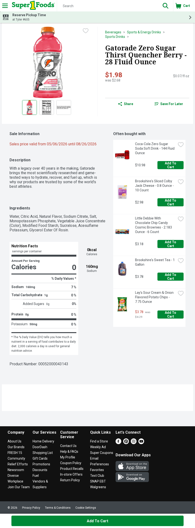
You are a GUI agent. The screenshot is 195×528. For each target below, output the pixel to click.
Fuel (36, 475)
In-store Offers (71, 474)
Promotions (41, 464)
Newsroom (16, 470)
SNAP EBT (98, 481)
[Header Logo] (32, 6)
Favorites (97, 470)
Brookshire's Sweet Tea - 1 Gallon (155, 262)
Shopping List (43, 453)
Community (16, 458)
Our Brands (16, 447)
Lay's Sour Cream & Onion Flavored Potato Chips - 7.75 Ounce (154, 297)
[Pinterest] (126, 443)
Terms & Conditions (58, 507)
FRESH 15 (15, 453)
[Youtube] (141, 443)
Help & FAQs (69, 451)
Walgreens (98, 487)
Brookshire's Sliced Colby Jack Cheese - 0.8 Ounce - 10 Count (155, 185)
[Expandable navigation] (5, 6)
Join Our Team (19, 487)
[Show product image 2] (46, 107)
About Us (14, 441)
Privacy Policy (31, 507)
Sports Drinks (115, 37)
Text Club (97, 475)
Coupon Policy (70, 463)
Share (128, 104)
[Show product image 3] (63, 107)
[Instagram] (133, 443)
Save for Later (171, 104)
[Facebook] (118, 443)
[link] (168, 104)
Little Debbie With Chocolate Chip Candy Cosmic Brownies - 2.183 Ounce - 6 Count (154, 225)
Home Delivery (43, 441)
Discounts (40, 470)
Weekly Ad (98, 447)
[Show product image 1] (29, 107)
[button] (165, 5)
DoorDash (40, 447)
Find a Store (99, 441)
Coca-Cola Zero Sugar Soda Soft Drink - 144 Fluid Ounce (155, 148)
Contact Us (68, 446)
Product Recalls (71, 469)
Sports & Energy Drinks (144, 32)
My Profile (67, 457)
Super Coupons (101, 453)
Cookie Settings (85, 507)
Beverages (113, 32)
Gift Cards (40, 458)
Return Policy (70, 480)
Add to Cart (171, 165)
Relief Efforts (18, 464)
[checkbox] (85, 31)
